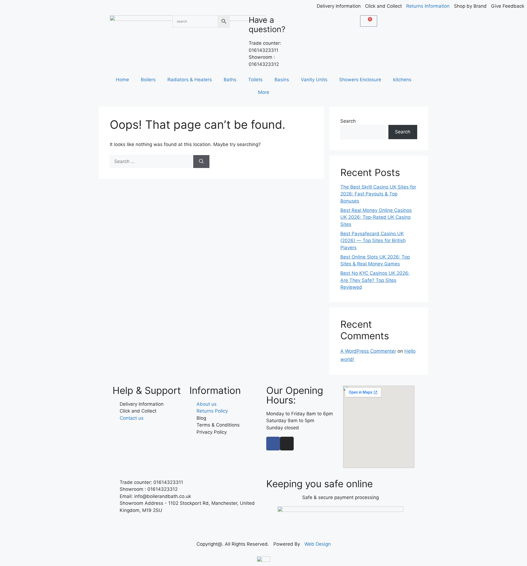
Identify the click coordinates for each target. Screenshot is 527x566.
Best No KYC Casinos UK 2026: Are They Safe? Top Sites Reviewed (375, 280)
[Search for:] (151, 161)
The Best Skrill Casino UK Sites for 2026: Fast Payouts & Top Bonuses (378, 194)
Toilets (255, 79)
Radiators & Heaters (189, 79)
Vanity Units (314, 79)
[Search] (201, 161)
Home (122, 79)
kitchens (402, 79)
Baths (230, 79)
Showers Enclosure (360, 79)
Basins (281, 79)
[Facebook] (273, 443)
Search (348, 121)
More (263, 92)
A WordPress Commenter (368, 351)
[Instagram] (287, 443)
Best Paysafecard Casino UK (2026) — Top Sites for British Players (373, 240)
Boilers (148, 79)
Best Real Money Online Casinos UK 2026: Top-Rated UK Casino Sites (376, 217)
